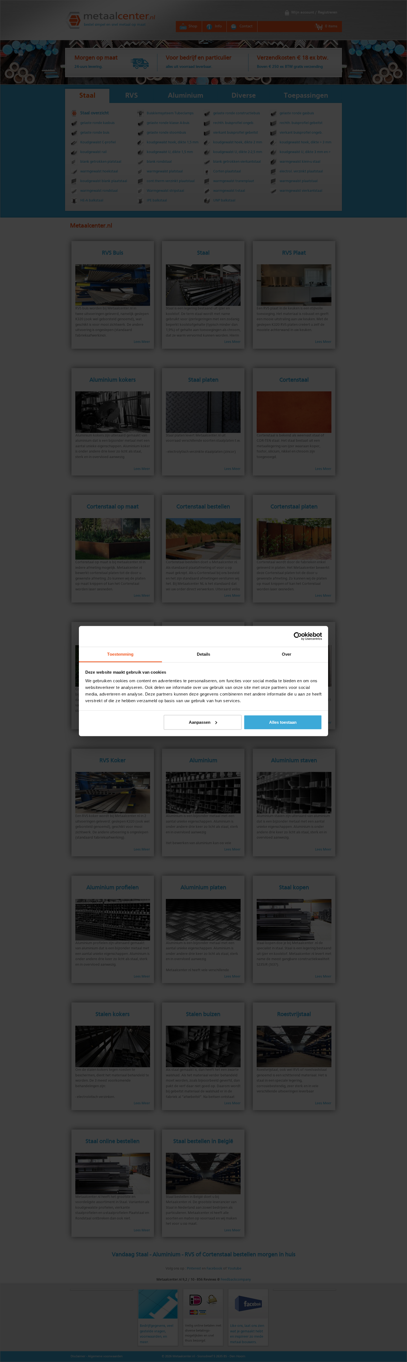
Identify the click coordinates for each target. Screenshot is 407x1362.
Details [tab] (203, 654)
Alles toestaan (283, 722)
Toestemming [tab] (120, 654)
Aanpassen (199, 722)
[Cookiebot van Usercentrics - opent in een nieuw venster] (298, 636)
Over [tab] (286, 654)
